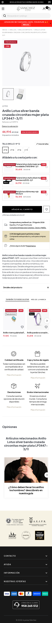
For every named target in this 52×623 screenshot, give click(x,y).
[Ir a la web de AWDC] (12, 535)
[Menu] (3, 9)
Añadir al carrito (22, 209)
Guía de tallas (43, 144)
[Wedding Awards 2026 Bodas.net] (39, 535)
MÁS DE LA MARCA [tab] (38, 299)
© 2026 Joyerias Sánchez (26, 620)
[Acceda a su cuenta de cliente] (44, 8)
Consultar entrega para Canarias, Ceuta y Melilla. (28, 228)
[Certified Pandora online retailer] (26, 535)
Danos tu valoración (10, 126)
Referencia (6, 122)
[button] (46, 209)
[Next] (47, 320)
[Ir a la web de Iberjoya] (38, 521)
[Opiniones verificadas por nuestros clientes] (14, 521)
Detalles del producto (26, 287)
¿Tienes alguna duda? (23, 246)
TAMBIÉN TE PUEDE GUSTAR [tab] (17, 299)
